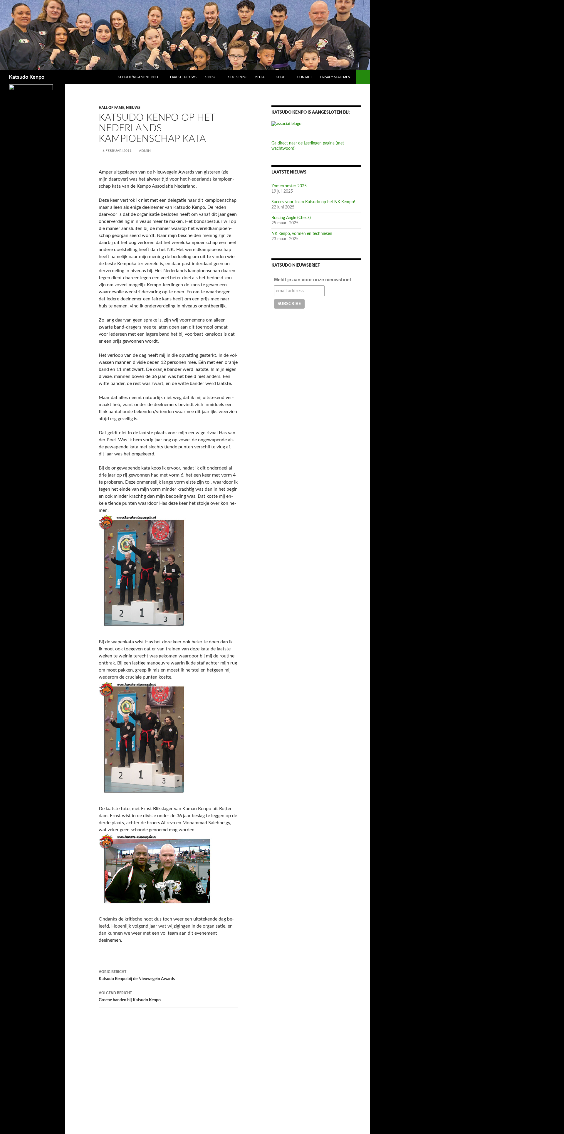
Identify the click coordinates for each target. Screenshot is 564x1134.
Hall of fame (111, 108)
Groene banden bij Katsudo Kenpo (130, 996)
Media (259, 77)
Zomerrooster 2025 (289, 186)
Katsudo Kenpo (26, 77)
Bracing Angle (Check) (291, 218)
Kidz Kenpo (236, 77)
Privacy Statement (336, 77)
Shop (280, 77)
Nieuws (133, 108)
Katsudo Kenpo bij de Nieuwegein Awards (137, 975)
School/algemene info (138, 77)
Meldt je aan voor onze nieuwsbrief (312, 279)
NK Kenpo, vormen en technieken (301, 234)
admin (145, 150)
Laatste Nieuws (183, 77)
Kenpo (209, 77)
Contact (304, 77)
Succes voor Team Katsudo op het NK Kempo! (313, 202)
